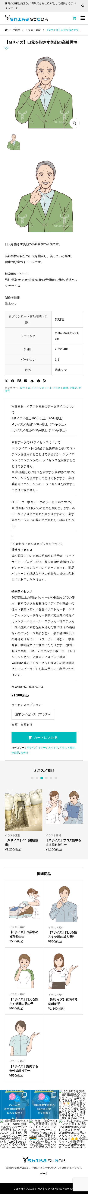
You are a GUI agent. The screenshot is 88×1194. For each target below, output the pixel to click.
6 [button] (56, 778)
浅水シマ (11, 303)
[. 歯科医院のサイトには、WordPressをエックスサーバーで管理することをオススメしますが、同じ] (14, 1133)
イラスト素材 (60, 387)
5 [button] (51, 778)
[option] (23, 817)
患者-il (24, 752)
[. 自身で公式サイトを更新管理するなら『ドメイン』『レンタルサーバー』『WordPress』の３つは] (44, 1133)
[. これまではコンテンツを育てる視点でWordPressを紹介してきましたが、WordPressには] (73, 1133)
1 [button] (32, 778)
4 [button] (46, 778)
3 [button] (42, 778)
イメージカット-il (41, 387)
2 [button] (37, 778)
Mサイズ (25, 387)
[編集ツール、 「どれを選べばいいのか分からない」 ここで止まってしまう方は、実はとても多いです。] (44, 1104)
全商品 (73, 387)
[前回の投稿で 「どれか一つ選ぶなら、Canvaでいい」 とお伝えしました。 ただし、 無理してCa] (14, 1104)
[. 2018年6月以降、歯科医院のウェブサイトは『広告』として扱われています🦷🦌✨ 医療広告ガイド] (73, 1104)
